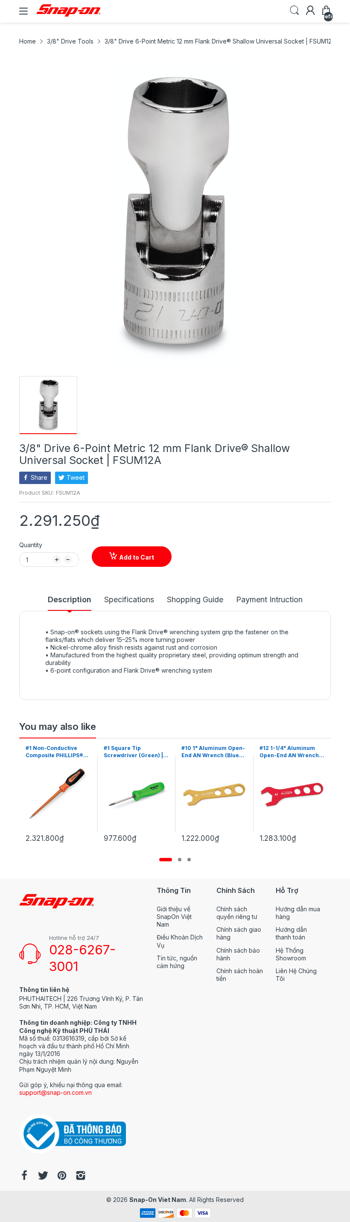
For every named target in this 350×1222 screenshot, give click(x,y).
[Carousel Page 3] (189, 859)
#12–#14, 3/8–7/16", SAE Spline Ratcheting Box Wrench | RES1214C (291, 752)
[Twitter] (43, 1176)
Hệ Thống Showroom (291, 954)
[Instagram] (81, 1176)
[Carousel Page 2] (179, 859)
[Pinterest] (62, 1176)
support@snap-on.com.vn (55, 1092)
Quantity (30, 544)
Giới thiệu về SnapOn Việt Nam (174, 916)
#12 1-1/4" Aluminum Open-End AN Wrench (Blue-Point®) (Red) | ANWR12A (211, 752)
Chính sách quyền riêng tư (236, 912)
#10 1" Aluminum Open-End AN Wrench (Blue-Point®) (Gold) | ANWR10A (135, 752)
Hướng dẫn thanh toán (291, 933)
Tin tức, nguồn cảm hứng (177, 961)
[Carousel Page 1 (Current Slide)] (165, 859)
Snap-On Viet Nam (157, 1199)
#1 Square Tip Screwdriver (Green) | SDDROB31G (55, 752)
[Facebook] (24, 1176)
